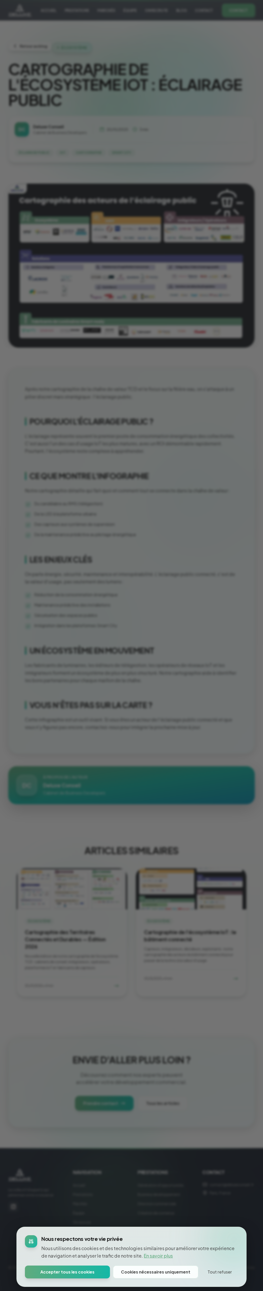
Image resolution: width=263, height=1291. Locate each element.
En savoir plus (158, 1256)
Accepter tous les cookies (67, 1272)
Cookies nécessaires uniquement (155, 1272)
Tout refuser (220, 1272)
